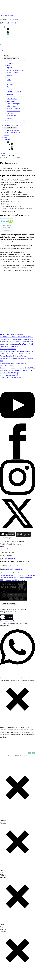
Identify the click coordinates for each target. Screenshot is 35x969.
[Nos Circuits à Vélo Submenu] (18, 58)
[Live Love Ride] (12, 40)
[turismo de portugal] (13, 586)
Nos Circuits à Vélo (10, 58)
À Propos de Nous (10, 128)
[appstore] (8, 534)
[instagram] (17, 494)
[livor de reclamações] (6, 617)
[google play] (23, 534)
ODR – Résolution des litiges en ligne (12, 580)
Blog (5, 137)
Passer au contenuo (7, 15)
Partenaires (28, 575)
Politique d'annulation (26, 578)
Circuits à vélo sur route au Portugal (12, 368)
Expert (19, 378)
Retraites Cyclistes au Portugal (16, 356)
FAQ (33, 575)
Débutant (3, 378)
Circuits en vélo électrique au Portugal (19, 370)
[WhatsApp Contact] (17, 667)
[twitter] (17, 530)
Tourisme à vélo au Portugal (9, 373)
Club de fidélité (5, 575)
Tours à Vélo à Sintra (13, 346)
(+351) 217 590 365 (10, 23)
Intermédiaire (12, 378)
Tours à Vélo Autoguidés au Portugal (12, 351)
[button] (4, 27)
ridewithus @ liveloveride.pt (13, 569)
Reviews (6, 135)
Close (6, 56)
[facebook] (17, 458)
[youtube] (17, 422)
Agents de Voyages (17, 575)
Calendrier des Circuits (11, 125)
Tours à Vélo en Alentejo (8, 337)
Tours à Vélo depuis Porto (14, 344)
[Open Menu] (0, 44)
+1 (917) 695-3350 (12, 19)
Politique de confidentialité (9, 578)
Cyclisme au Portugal (7, 363)
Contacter (7, 140)
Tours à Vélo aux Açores (14, 339)
